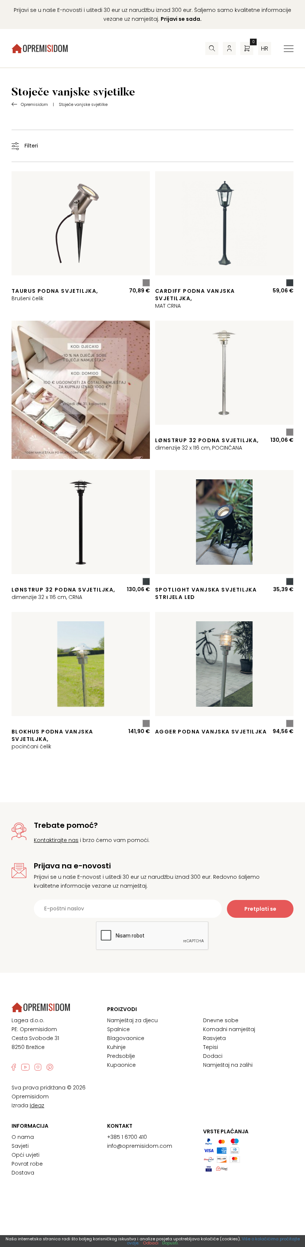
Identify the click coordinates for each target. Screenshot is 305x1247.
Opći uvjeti (25, 1155)
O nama (23, 1137)
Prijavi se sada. (181, 19)
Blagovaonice (125, 1038)
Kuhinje (116, 1047)
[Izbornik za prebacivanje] (288, 49)
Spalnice (118, 1029)
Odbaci (150, 1243)
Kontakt (119, 1126)
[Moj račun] (229, 48)
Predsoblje (121, 1056)
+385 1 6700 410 (127, 1137)
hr (264, 48)
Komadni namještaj (229, 1029)
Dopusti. (170, 1243)
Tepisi (210, 1047)
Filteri (31, 145)
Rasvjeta (214, 1038)
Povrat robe (27, 1163)
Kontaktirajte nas (56, 840)
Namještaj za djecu (132, 1020)
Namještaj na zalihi (228, 1065)
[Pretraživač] (211, 48)
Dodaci (212, 1056)
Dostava (23, 1172)
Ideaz (37, 1105)
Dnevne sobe (220, 1020)
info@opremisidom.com (139, 1146)
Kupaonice (121, 1065)
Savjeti (20, 1146)
